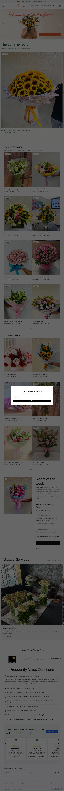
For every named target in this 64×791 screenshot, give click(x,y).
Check (32, 400)
